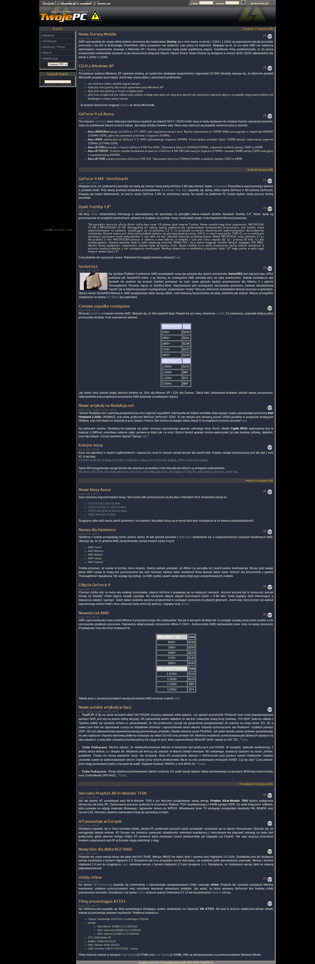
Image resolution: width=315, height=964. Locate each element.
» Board (46, 52)
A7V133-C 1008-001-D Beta (130, 460)
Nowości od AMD (94, 613)
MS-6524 (84, 472)
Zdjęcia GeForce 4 (94, 585)
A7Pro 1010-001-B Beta (193, 460)
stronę (185, 604)
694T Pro (232, 472)
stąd (124, 864)
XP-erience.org (102, 884)
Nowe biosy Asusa (95, 489)
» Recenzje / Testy (53, 46)
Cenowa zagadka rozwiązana (104, 306)
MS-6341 (162, 472)
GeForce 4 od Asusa (96, 114)
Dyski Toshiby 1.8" (95, 206)
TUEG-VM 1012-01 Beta (101, 514)
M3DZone (185, 537)
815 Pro (220, 472)
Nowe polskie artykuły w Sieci (105, 707)
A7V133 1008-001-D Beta (95, 460)
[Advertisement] (192, 16)
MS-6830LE (205, 472)
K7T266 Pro (189, 472)
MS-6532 (123, 472)
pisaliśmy (95, 313)
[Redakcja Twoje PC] (102, 4)
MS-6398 (149, 472)
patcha (124, 105)
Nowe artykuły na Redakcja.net (106, 405)
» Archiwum (48, 41)
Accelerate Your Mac (174, 190)
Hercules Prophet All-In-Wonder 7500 (113, 793)
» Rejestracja (49, 58)
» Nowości (48, 35)
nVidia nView (90, 877)
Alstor (94, 214)
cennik (220, 313)
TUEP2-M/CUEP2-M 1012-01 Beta (107, 510)
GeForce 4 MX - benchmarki (103, 178)
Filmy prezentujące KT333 (102, 901)
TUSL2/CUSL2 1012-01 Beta (104, 503)
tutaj (177, 257)
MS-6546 (110, 472)
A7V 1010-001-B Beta (162, 460)
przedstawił (220, 186)
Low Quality (162, 954)
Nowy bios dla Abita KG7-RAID (105, 849)
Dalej (244, 739)
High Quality (129, 954)
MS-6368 (175, 472)
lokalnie (216, 892)
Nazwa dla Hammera (97, 529)
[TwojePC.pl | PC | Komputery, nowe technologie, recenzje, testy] (47, 4)
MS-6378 (97, 472)
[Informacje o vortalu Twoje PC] (74, 4)
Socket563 (88, 266)
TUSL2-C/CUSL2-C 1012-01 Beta (107, 507)
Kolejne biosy (91, 445)
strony (141, 892)
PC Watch (113, 297)
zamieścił (100, 121)
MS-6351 (136, 472)
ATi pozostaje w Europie (100, 821)
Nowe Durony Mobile (97, 34)
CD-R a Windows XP (96, 66)
